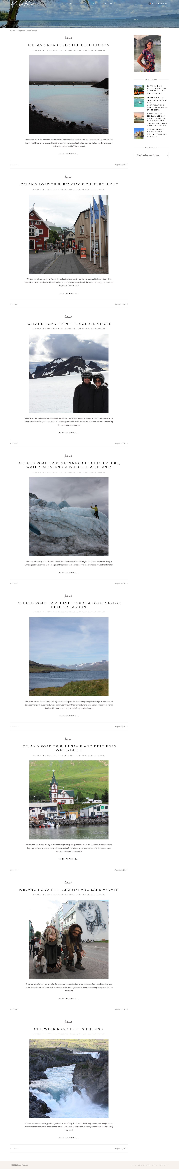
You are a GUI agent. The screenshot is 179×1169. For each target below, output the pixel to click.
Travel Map (144, 1165)
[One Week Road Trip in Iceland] (68, 1078)
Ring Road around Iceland (91, 50)
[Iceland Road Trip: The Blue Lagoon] (68, 94)
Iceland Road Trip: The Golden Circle (69, 324)
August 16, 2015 (121, 1148)
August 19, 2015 (121, 727)
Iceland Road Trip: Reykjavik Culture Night (68, 184)
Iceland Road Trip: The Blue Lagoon (69, 45)
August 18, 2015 (121, 870)
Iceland (68, 38)
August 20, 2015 (121, 583)
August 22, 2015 (121, 304)
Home (12, 31)
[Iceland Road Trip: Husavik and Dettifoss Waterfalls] (68, 799)
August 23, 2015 (121, 165)
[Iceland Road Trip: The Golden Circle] (68, 373)
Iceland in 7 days (42, 50)
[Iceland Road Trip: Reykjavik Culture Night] (68, 234)
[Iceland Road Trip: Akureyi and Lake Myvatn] (68, 939)
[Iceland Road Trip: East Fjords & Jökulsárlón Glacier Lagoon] (68, 656)
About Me (164, 1165)
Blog (154, 1165)
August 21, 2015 (121, 443)
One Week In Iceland (64, 50)
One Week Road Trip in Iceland (69, 1029)
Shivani (14, 165)
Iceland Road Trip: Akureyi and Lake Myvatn (69, 889)
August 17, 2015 (121, 1009)
